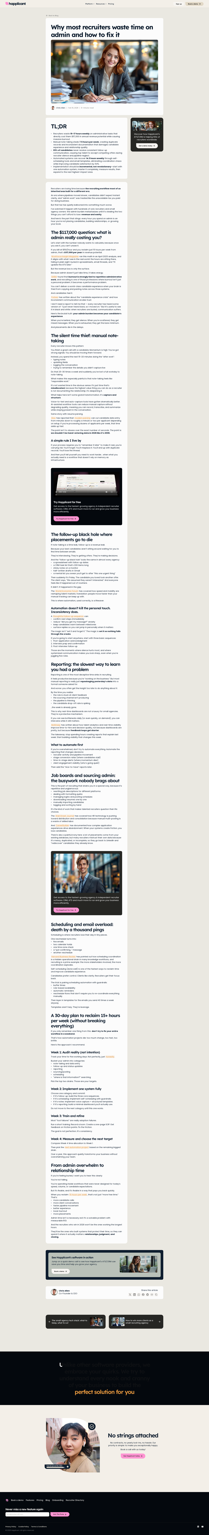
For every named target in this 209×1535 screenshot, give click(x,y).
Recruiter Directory (75, 1500)
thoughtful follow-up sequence (68, 616)
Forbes (54, 297)
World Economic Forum (67, 591)
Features (30, 1500)
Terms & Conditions (39, 1527)
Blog (48, 1500)
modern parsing (82, 418)
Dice (53, 418)
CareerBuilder (62, 825)
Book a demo (17, 1500)
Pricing (40, 1500)
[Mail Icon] (202, 1527)
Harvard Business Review (63, 956)
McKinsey (55, 725)
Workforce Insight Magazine (64, 256)
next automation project (77, 1147)
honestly (110, 1056)
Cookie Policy (23, 1527)
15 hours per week (78, 1194)
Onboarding (57, 1500)
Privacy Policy (10, 1527)
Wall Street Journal (65, 815)
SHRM (54, 276)
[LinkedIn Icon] (198, 1527)
